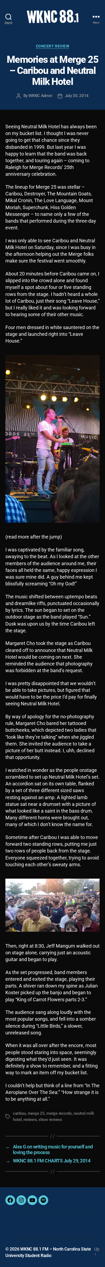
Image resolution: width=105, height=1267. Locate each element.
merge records (59, 1113)
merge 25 (36, 1113)
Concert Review (52, 46)
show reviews (50, 1119)
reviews (30, 1119)
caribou (19, 1113)
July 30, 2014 (77, 95)
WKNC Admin (40, 95)
